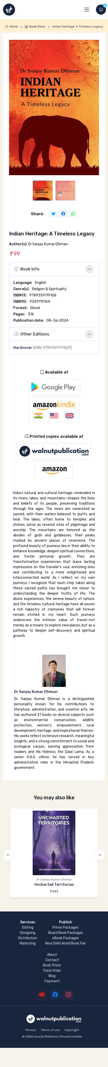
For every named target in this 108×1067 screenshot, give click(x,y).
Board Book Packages (65, 933)
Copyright (72, 1030)
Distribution (27, 938)
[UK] (70, 415)
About (52, 955)
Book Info (29, 269)
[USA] (54, 415)
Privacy (30, 1030)
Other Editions (34, 334)
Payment (52, 981)
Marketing (28, 943)
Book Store (37, 26)
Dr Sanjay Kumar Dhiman (36, 692)
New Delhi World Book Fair (65, 943)
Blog (52, 976)
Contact (52, 960)
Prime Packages (65, 927)
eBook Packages (65, 938)
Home (14, 26)
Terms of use (50, 1030)
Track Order (52, 970)
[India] (38, 415)
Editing (27, 927)
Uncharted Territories (54, 884)
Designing (27, 933)
